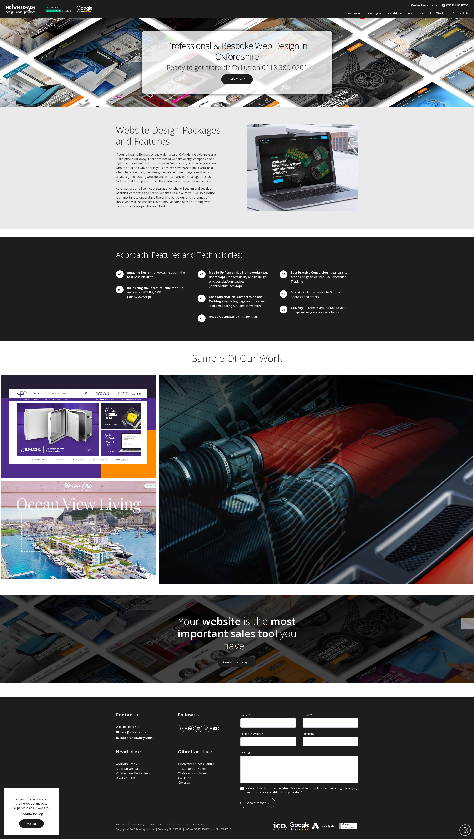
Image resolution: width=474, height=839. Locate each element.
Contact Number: (251, 733)
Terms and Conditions (160, 824)
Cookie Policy (31, 814)
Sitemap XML (182, 824)
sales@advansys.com (133, 732)
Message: (246, 752)
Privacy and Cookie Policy (130, 824)
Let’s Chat (235, 79)
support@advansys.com (136, 738)
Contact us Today (235, 662)
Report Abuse (200, 824)
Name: (245, 715)
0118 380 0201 (285, 67)
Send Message (256, 803)
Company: (309, 733)
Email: (307, 715)
